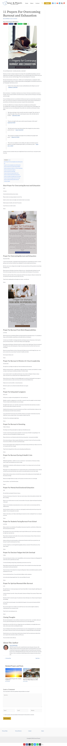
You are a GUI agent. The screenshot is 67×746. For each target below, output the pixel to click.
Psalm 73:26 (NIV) (19, 129)
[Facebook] (53, 3)
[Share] (40, 744)
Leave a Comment (13, 18)
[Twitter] (62, 3)
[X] (30, 744)
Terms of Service (18, 730)
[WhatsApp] (37, 744)
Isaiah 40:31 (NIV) (16, 115)
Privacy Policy (4, 730)
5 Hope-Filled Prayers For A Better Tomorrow (13, 679)
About (42, 730)
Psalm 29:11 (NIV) (15, 137)
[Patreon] (64, 3)
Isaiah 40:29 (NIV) (11, 122)
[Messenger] (35, 744)
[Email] (32, 744)
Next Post (38, 658)
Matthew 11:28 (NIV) (12, 87)
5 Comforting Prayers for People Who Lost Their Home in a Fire (30, 679)
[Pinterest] (55, 3)
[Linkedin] (59, 3)
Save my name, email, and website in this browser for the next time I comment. (19, 714)
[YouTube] (57, 3)
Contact (29, 730)
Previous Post (8, 658)
